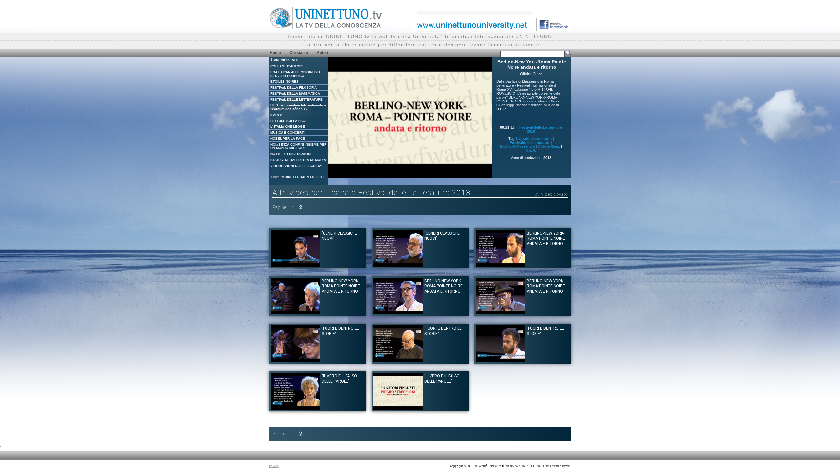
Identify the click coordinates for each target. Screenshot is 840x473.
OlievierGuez (549, 146)
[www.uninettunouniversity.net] (471, 29)
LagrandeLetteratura (534, 139)
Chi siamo (298, 52)
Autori (322, 52)
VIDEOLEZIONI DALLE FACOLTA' (296, 166)
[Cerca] (568, 54)
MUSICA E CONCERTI (287, 132)
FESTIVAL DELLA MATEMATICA (295, 93)
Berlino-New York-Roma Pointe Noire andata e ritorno (546, 238)
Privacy (274, 466)
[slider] (402, 173)
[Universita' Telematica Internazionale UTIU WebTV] (326, 28)
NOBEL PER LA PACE (287, 138)
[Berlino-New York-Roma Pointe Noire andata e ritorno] (500, 265)
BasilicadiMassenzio (517, 146)
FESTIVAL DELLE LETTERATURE (296, 99)
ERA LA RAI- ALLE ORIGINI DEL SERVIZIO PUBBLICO (295, 74)
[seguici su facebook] (551, 29)
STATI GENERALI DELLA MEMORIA (298, 160)
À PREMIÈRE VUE (284, 60)
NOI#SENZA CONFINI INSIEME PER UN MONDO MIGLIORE (298, 146)
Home (275, 52)
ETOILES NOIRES (284, 81)
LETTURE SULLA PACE (288, 121)
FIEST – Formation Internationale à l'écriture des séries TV (298, 107)
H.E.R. (531, 150)
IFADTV (276, 115)
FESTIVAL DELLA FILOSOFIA (293, 87)
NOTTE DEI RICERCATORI (290, 154)
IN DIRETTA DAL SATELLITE (302, 177)
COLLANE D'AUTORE (287, 66)
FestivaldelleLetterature (530, 143)
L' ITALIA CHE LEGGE (287, 126)
